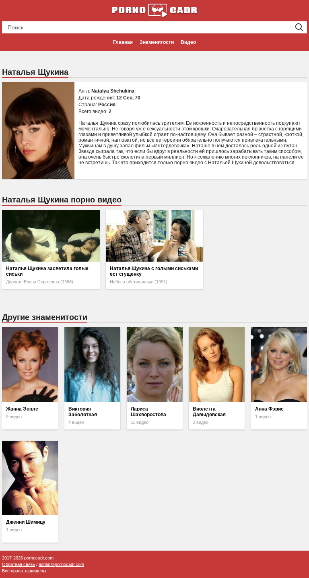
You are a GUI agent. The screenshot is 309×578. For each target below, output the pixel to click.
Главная (123, 42)
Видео (188, 42)
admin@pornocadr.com (61, 564)
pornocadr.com (39, 557)
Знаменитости (157, 42)
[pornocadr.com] (154, 10)
